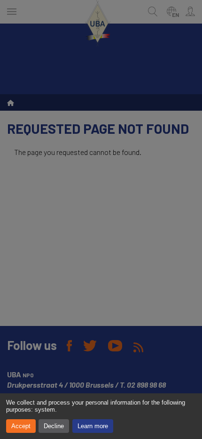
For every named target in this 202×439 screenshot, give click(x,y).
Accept (21, 426)
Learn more (93, 426)
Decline (54, 426)
